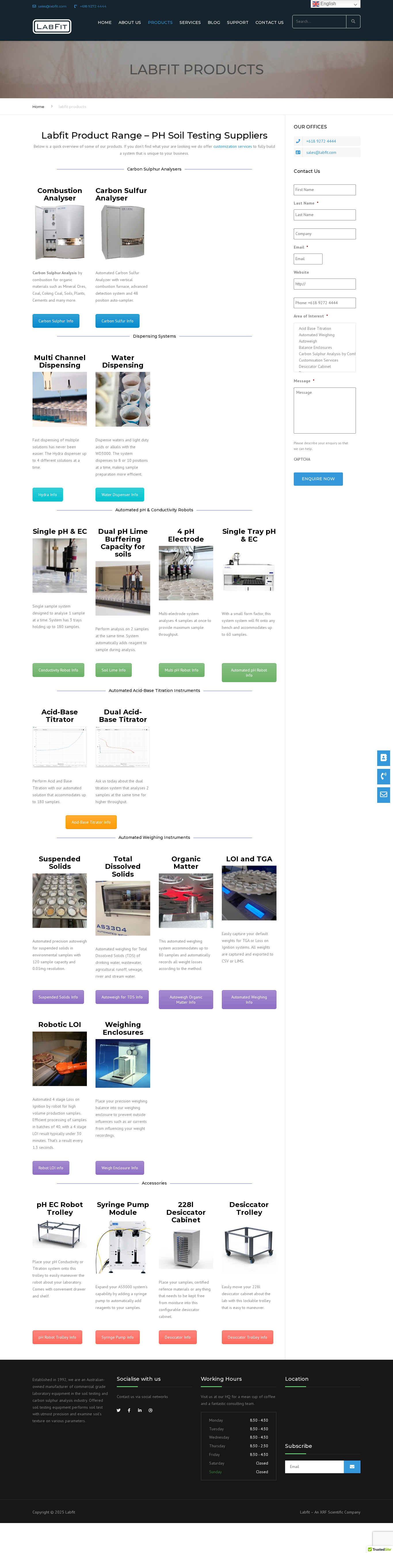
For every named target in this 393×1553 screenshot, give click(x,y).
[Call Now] (383, 776)
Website (301, 272)
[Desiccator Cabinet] (325, 366)
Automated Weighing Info (249, 999)
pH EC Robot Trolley (60, 1208)
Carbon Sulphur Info (56, 321)
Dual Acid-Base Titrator (123, 716)
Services (190, 22)
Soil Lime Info (114, 670)
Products (160, 22)
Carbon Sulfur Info (117, 321)
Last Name (306, 203)
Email (301, 247)
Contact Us (269, 22)
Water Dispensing (123, 361)
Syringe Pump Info (118, 1337)
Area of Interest (311, 316)
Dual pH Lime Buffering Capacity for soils (123, 542)
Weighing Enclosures (123, 1028)
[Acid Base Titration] (325, 328)
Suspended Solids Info (58, 997)
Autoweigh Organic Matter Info (186, 999)
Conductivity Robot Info (58, 670)
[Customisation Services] (325, 360)
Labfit (70, 1512)
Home (105, 22)
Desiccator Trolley (249, 1208)
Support (238, 22)
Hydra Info (48, 494)
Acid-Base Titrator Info (91, 822)
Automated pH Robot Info (249, 672)
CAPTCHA (302, 459)
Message (304, 380)
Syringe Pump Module (123, 1208)
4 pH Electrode (186, 535)
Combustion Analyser (59, 194)
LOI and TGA (249, 859)
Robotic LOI (59, 1024)
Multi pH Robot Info (182, 670)
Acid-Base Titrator (59, 716)
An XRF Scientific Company (337, 1512)
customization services (232, 146)
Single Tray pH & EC (249, 535)
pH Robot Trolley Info (57, 1337)
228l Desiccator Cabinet (186, 1212)
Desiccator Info (178, 1337)
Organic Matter (186, 863)
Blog (214, 22)
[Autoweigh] (325, 341)
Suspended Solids (60, 863)
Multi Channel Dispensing (60, 361)
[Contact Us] (383, 758)
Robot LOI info (51, 1167)
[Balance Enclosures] (325, 347)
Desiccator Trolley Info (247, 1337)
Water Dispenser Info (120, 494)
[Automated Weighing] (325, 335)
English (327, 3)
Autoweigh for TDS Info (122, 997)
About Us (130, 22)
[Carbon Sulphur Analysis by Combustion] (325, 354)
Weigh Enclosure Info (120, 1167)
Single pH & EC (60, 531)
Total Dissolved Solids (123, 866)
